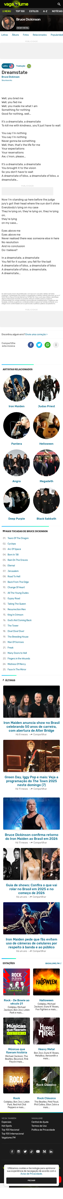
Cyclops (12, 543)
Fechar (31, 1180)
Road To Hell (14, 576)
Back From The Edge (18, 582)
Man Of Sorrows (16, 642)
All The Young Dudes (18, 593)
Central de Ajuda (40, 1122)
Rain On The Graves (18, 560)
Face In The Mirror (17, 669)
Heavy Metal (23, 28)
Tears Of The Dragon (18, 538)
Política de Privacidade (43, 1129)
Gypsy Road (14, 598)
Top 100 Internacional (13, 1133)
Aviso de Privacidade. (32, 1173)
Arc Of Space (14, 549)
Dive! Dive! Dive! (16, 631)
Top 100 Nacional (10, 1129)
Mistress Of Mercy (17, 664)
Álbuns (15, 35)
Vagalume (16, 4)
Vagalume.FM (52, 963)
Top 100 (20, 11)
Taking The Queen (17, 604)
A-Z (45, 11)
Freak (10, 647)
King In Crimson (15, 614)
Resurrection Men (17, 609)
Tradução (20, 66)
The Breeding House (18, 636)
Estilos (33, 11)
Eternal (11, 565)
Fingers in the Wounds (19, 658)
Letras (4, 35)
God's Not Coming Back (20, 620)
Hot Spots (7, 1126)
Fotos (26, 35)
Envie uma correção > (36, 334)
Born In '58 (13, 554)
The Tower (13, 625)
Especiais (6, 1122)
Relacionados (40, 35)
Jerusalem (13, 571)
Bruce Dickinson (11, 77)
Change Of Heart (16, 587)
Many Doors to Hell (17, 653)
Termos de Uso (39, 1126)
